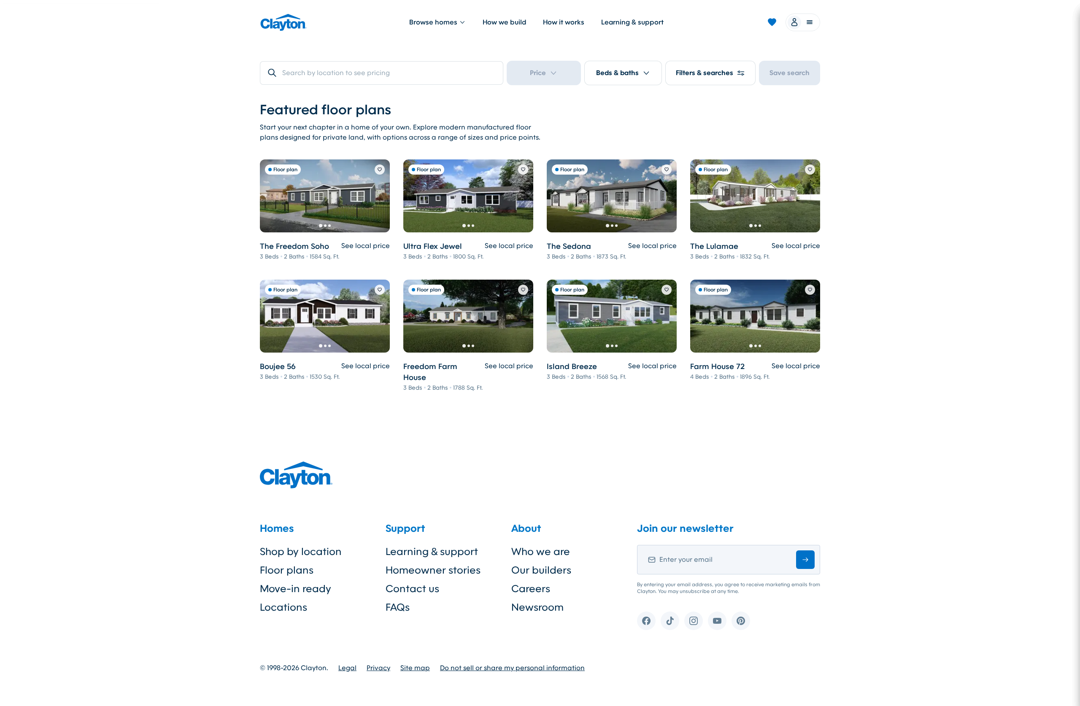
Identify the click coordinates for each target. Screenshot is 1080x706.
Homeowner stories (433, 570)
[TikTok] (670, 621)
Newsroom (537, 607)
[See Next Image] (379, 196)
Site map (415, 668)
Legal (347, 668)
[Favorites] (772, 22)
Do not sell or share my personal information (512, 668)
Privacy (378, 668)
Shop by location (301, 551)
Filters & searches (704, 72)
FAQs (398, 607)
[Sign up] (805, 559)
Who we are (540, 551)
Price (538, 72)
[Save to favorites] (380, 169)
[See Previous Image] (271, 196)
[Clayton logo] (283, 22)
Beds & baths (617, 72)
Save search (790, 72)
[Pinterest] (741, 621)
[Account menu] (803, 22)
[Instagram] (693, 621)
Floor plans (286, 570)
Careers (530, 589)
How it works (563, 22)
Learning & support (632, 22)
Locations (283, 607)
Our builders (541, 570)
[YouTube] (717, 621)
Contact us (412, 589)
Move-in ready (295, 589)
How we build (504, 22)
